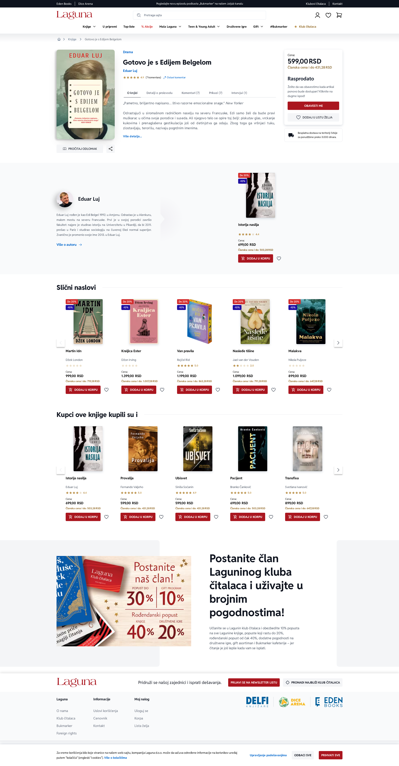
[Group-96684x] (328, 702)
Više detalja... (132, 136)
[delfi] (257, 702)
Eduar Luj (130, 71)
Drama (128, 52)
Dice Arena (85, 4)
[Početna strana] (76, 15)
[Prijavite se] (317, 15)
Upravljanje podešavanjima (268, 755)
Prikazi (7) (216, 93)
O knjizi (132, 93)
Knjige (72, 39)
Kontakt (337, 4)
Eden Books (64, 4)
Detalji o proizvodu (159, 93)
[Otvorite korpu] (339, 15)
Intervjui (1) (239, 93)
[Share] (110, 149)
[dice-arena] (292, 702)
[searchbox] (199, 15)
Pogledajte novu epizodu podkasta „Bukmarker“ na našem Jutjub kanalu (199, 3)
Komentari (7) (191, 93)
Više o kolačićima (115, 758)
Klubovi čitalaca (316, 4)
